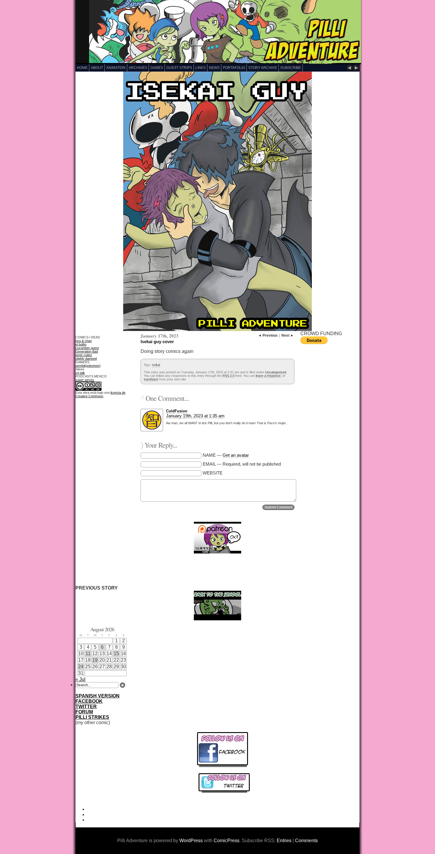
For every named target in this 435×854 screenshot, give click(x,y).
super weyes (84, 380)
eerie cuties (83, 355)
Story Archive (262, 68)
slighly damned (86, 358)
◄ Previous (268, 335)
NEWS (214, 68)
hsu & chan (83, 341)
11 (88, 653)
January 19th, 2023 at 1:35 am (195, 415)
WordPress (191, 840)
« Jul (80, 679)
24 (80, 666)
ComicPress (226, 840)
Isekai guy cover (157, 341)
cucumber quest (87, 348)
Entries (284, 840)
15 (116, 653)
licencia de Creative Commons (100, 394)
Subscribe (290, 68)
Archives (138, 68)
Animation (115, 68)
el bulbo (80, 344)
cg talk (80, 372)
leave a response (268, 375)
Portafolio (234, 68)
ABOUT (97, 68)
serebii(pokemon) (88, 365)
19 (95, 660)
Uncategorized (275, 372)
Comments (306, 840)
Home (82, 68)
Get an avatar (236, 455)
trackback (151, 379)
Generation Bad (86, 351)
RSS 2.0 (228, 375)
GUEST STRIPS (179, 68)
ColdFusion (176, 411)
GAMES (156, 68)
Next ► (287, 335)
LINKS (200, 68)
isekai (156, 364)
